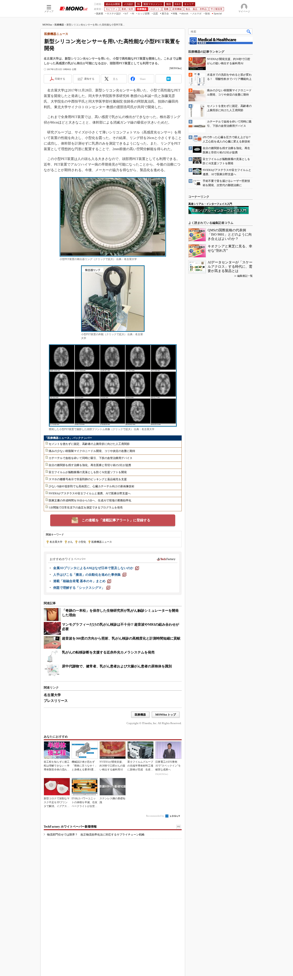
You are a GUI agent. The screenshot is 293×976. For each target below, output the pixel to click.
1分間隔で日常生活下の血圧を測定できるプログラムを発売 (86, 507)
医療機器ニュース (101, 541)
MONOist (47, 24)
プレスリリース (56, 700)
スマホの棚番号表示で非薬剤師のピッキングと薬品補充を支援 (88, 479)
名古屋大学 (56, 541)
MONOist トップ (165, 714)
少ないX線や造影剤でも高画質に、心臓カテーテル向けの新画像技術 (91, 486)
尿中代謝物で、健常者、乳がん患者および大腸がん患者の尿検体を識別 (117, 666)
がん (70, 541)
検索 (249, 31)
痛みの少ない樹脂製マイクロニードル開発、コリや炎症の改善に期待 (92, 451)
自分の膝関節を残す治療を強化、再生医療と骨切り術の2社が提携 (90, 465)
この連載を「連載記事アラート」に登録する (116, 520)
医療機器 (59, 24)
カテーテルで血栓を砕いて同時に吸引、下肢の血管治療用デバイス (90, 458)
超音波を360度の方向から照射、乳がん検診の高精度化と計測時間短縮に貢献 (121, 638)
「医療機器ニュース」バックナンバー (68, 437)
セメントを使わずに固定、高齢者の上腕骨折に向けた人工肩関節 (89, 443)
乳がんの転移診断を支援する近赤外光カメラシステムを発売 (108, 652)
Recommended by (155, 816)
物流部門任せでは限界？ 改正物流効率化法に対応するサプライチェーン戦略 (96, 834)
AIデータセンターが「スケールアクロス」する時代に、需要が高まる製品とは (230, 266)
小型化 (82, 541)
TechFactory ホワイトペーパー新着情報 (70, 826)
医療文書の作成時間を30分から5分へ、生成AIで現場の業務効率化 (90, 500)
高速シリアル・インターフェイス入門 (210, 203)
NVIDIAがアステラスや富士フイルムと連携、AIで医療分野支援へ (90, 493)
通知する (89, 78)
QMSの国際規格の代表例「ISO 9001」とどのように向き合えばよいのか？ (230, 234)
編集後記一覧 (245, 275)
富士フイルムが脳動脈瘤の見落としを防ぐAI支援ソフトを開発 (88, 472)
